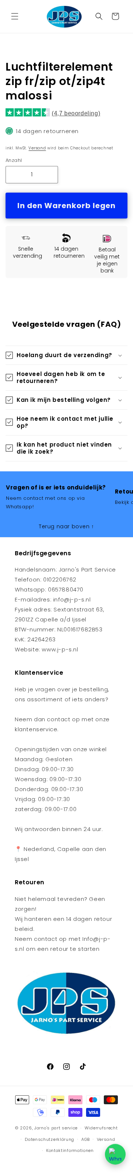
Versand (37, 148)
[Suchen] (99, 16)
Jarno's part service (56, 1128)
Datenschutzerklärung (49, 1139)
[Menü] (15, 16)
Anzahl (14, 160)
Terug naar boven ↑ (66, 526)
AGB (85, 1139)
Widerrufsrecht (101, 1128)
